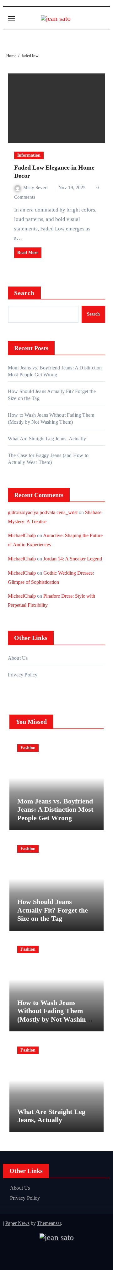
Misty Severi (36, 187)
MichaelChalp (22, 535)
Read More (27, 252)
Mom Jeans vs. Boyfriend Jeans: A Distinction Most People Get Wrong (55, 809)
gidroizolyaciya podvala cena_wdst (43, 512)
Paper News (17, 1223)
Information (28, 155)
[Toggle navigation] (11, 18)
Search (24, 292)
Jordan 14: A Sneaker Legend (72, 558)
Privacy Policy (23, 674)
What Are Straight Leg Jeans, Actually (47, 438)
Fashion (27, 747)
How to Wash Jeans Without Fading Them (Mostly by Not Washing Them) (53, 1015)
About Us (18, 658)
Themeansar (49, 1223)
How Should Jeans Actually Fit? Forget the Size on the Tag (52, 910)
